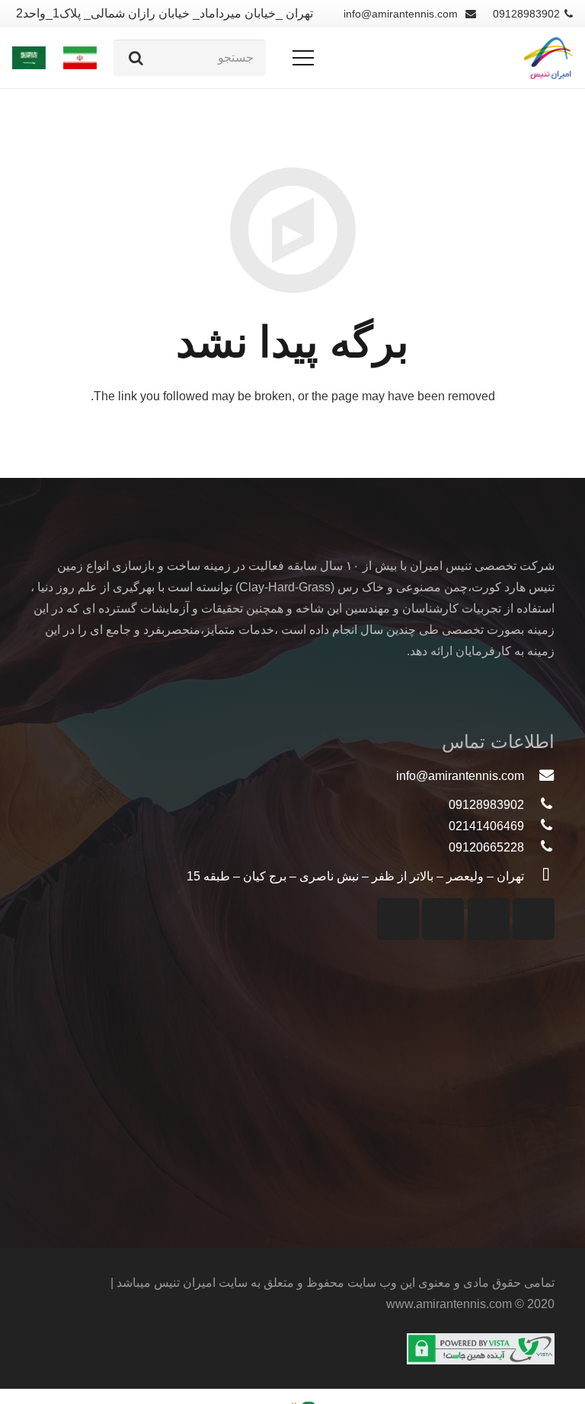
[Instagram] (534, 919)
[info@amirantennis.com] (539, 776)
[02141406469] (539, 826)
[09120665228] (539, 847)
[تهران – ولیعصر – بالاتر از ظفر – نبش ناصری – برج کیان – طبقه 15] (539, 876)
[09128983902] (539, 805)
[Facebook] (443, 919)
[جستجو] (136, 58)
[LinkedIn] (398, 919)
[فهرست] (303, 58)
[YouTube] (489, 919)
